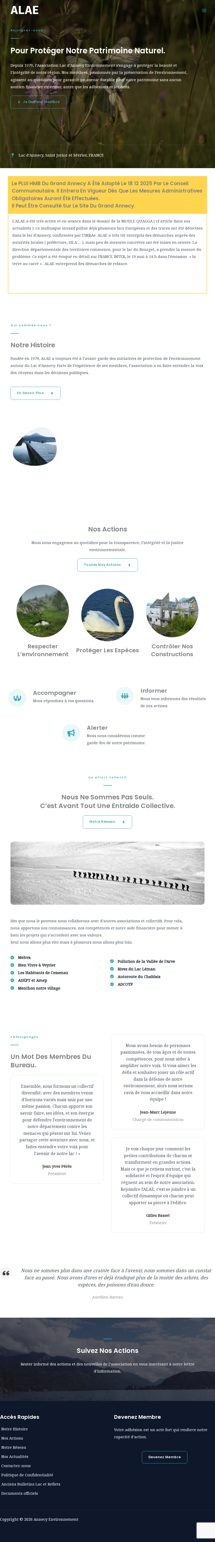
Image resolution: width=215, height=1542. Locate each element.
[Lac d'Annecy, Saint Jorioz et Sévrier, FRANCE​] (57, 155)
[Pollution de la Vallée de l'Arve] (142, 961)
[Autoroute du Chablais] (135, 976)
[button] (35, 393)
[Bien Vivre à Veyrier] (33, 965)
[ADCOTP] (121, 984)
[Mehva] (20, 957)
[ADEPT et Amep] (28, 980)
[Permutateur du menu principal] (204, 10)
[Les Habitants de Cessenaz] (39, 972)
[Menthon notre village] (35, 988)
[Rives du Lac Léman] (132, 968)
